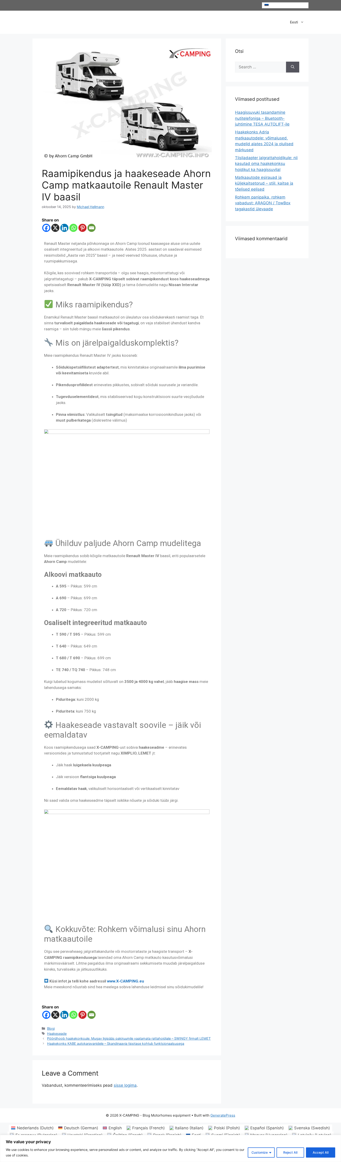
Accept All (320, 1152)
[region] (170, 1148)
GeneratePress (222, 1115)
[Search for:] (260, 67)
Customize (259, 1152)
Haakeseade (57, 1034)
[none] (285, 5)
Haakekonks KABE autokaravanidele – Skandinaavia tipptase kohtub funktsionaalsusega (115, 1043)
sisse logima (125, 1085)
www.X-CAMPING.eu (125, 981)
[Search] (292, 67)
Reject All (290, 1152)
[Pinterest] (82, 228)
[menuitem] (285, 5)
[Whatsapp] (73, 228)
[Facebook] (46, 228)
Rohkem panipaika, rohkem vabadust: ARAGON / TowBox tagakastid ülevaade (262, 203)
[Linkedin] (64, 228)
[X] (55, 228)
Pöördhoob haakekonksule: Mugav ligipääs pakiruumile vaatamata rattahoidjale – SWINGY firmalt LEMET (129, 1038)
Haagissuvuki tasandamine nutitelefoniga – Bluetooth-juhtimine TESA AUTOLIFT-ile (262, 118)
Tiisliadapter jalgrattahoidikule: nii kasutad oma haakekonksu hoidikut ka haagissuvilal (266, 163)
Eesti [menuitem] (273, 5)
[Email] (91, 228)
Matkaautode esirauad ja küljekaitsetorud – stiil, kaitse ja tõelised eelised (264, 183)
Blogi (51, 1028)
